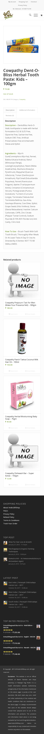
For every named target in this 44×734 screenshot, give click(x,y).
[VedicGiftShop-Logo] (18, 15)
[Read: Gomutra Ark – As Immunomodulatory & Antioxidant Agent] (5, 559)
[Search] (29, 15)
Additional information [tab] (27, 110)
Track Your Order (10, 523)
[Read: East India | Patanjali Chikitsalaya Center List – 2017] (5, 583)
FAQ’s (5, 511)
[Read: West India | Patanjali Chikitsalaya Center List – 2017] (5, 593)
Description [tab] (10, 110)
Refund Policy (8, 517)
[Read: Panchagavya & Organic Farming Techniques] (5, 550)
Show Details (30, 314)
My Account (12, 2)
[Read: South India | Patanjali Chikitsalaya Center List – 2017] (5, 603)
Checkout (34, 2)
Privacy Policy (22, 5)
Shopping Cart (23, 2)
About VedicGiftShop (11, 507)
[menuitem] (12, 1)
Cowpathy (22, 99)
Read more (14, 314)
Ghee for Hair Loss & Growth (20, 542)
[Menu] (34, 15)
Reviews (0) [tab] (10, 115)
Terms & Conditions (11, 520)
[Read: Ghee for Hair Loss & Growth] (5, 543)
